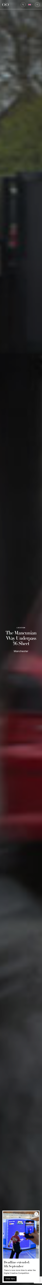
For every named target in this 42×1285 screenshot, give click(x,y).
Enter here (10, 1279)
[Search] (23, 4)
